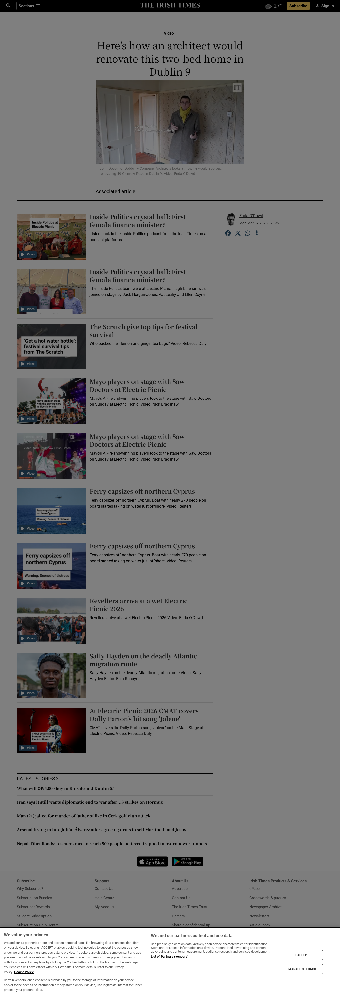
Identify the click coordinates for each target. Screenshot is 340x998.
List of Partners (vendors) (170, 956)
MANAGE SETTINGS (302, 969)
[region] (170, 962)
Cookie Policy (24, 972)
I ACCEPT (302, 955)
